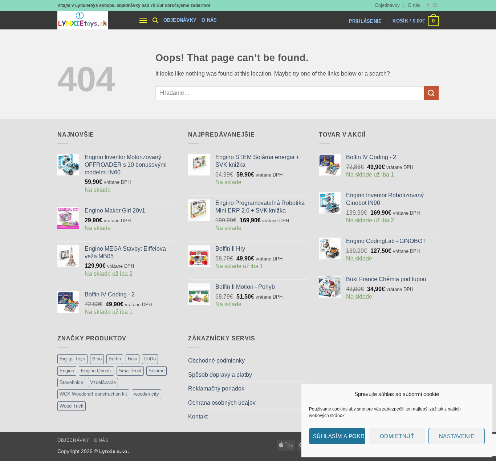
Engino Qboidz (96, 370)
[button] (143, 20)
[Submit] (431, 93)
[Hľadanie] (155, 20)
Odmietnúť (397, 436)
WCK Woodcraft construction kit (93, 394)
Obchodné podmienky (216, 360)
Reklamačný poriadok (216, 388)
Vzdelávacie (103, 382)
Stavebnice (71, 382)
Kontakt (198, 416)
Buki (132, 358)
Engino (67, 370)
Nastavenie (457, 436)
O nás (414, 5)
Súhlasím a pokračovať (339, 436)
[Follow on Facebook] (428, 5)
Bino (97, 358)
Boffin (115, 358)
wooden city (146, 394)
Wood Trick (72, 406)
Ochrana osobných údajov (222, 403)
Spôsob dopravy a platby (220, 375)
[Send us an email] (435, 5)
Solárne (156, 370)
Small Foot (130, 370)
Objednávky (387, 5)
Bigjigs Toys (72, 358)
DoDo (150, 358)
